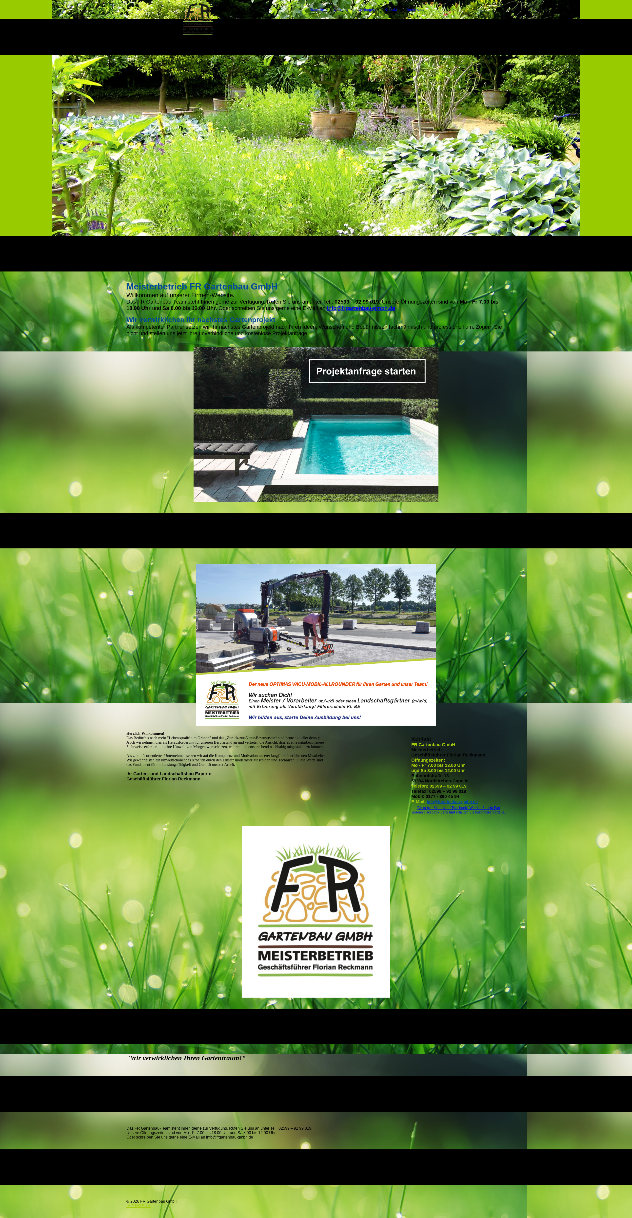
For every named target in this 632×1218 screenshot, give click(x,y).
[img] (169, 17)
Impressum (415, 9)
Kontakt (390, 9)
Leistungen (366, 9)
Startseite (317, 9)
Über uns (341, 9)
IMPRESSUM (138, 1206)
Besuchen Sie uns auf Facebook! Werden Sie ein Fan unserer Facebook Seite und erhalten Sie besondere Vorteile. (458, 810)
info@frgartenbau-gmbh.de (361, 308)
